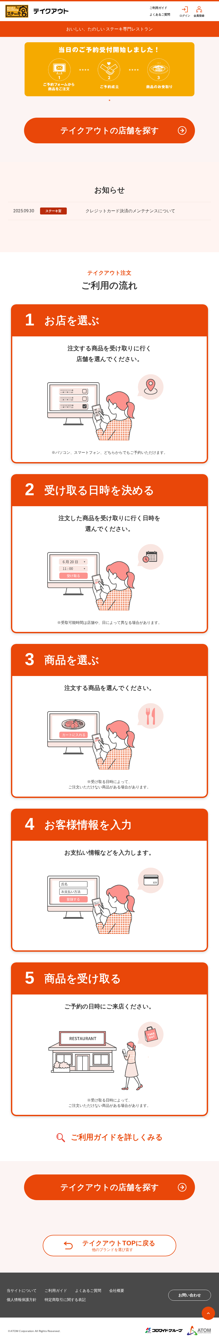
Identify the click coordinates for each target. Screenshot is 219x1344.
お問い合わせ (189, 1295)
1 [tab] (109, 100)
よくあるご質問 (160, 14)
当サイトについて (22, 1290)
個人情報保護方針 (22, 1299)
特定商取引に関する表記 (65, 1299)
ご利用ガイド (158, 7)
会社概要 (116, 1290)
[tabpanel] (109, 69)
